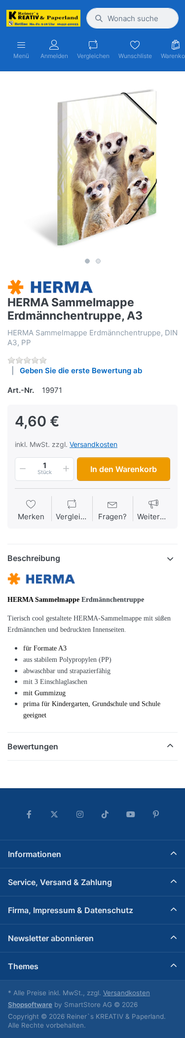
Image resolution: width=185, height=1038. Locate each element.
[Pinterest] (156, 814)
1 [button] (87, 261)
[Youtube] (131, 814)
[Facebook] (29, 814)
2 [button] (98, 261)
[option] (92, 168)
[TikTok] (105, 814)
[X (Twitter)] (54, 814)
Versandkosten (93, 444)
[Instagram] (80, 814)
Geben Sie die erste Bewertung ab (81, 370)
